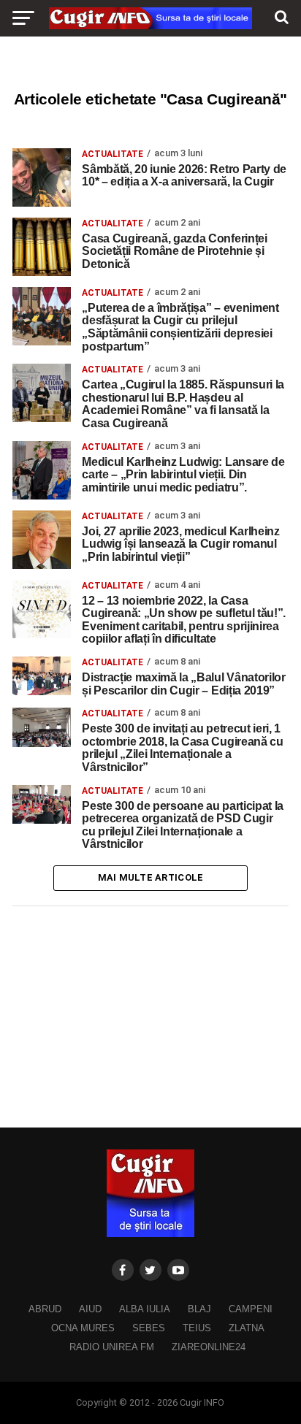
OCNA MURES (83, 1327)
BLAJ (199, 1309)
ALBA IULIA (144, 1309)
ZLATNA (246, 1327)
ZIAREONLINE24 (208, 1346)
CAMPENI (251, 1309)
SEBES (148, 1327)
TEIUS (197, 1327)
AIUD (90, 1309)
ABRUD (44, 1309)
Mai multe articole (151, 877)
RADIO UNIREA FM (111, 1346)
